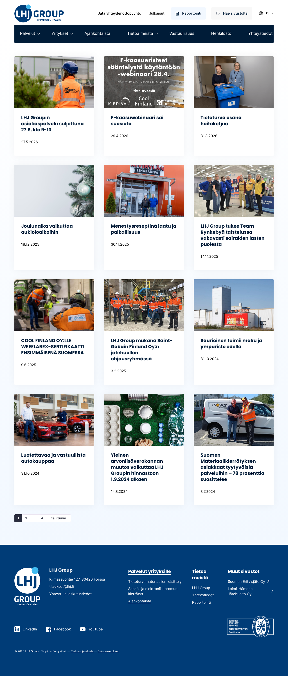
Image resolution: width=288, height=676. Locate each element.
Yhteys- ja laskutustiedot (70, 594)
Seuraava (58, 518)
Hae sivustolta (235, 13)
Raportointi (191, 13)
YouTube (95, 629)
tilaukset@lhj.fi (61, 586)
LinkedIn (30, 629)
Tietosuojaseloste (82, 651)
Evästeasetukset (108, 651)
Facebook (62, 629)
